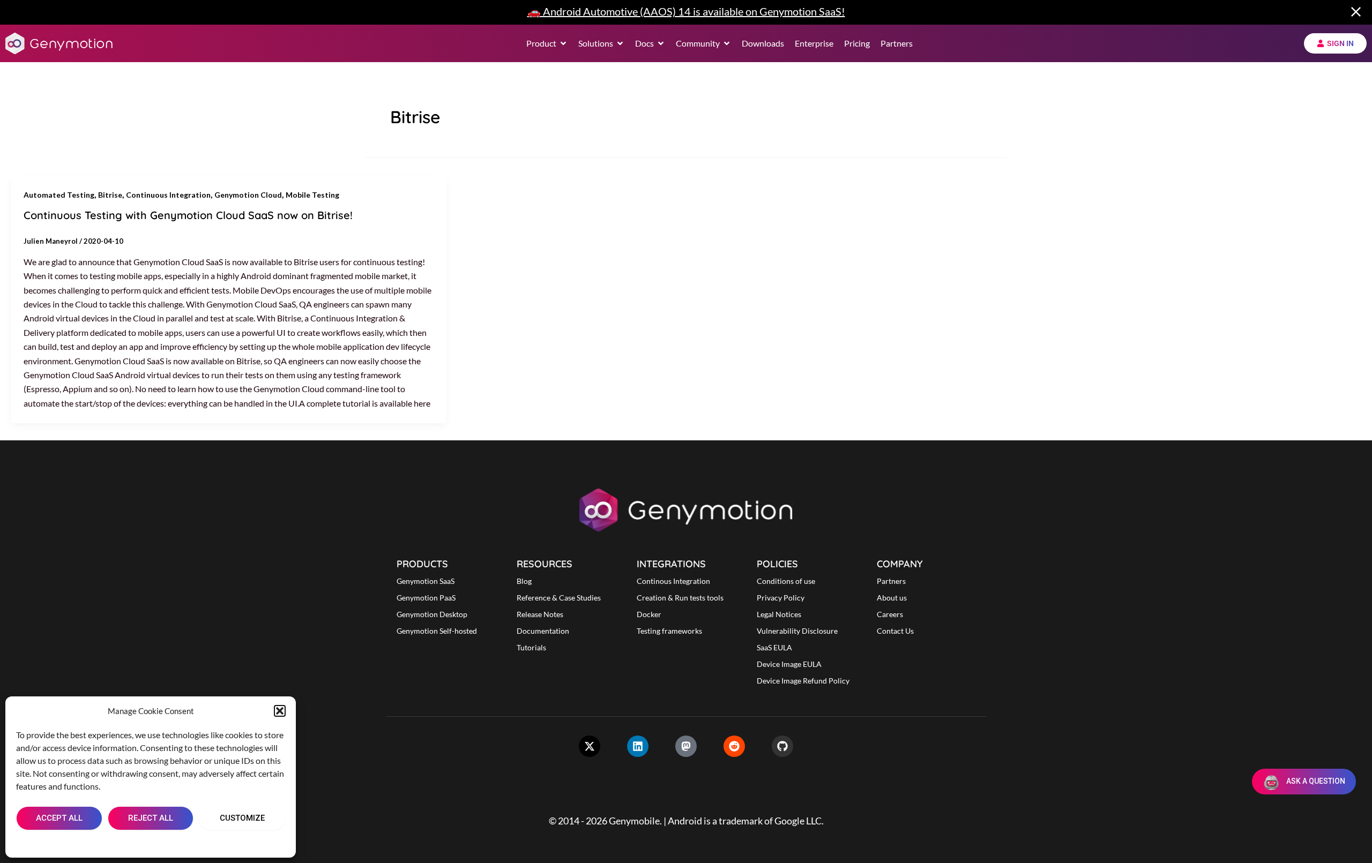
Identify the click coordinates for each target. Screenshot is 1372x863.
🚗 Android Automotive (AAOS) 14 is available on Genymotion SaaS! (686, 11)
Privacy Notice (176, 842)
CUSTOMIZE (242, 818)
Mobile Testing (312, 194)
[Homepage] (59, 43)
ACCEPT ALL (59, 818)
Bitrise (110, 194)
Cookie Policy (118, 842)
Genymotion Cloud (248, 194)
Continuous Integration (168, 194)
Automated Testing (59, 194)
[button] (279, 711)
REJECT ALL (150, 818)
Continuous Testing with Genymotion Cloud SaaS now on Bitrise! (188, 215)
